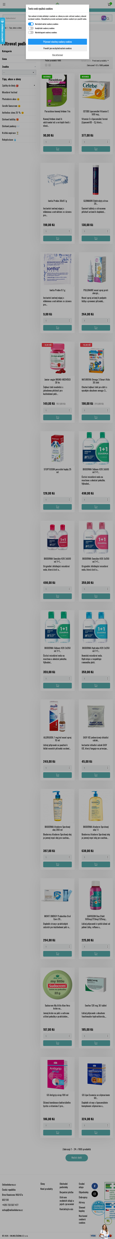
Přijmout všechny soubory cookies (57, 41)
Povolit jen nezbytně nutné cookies (57, 48)
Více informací (57, 54)
